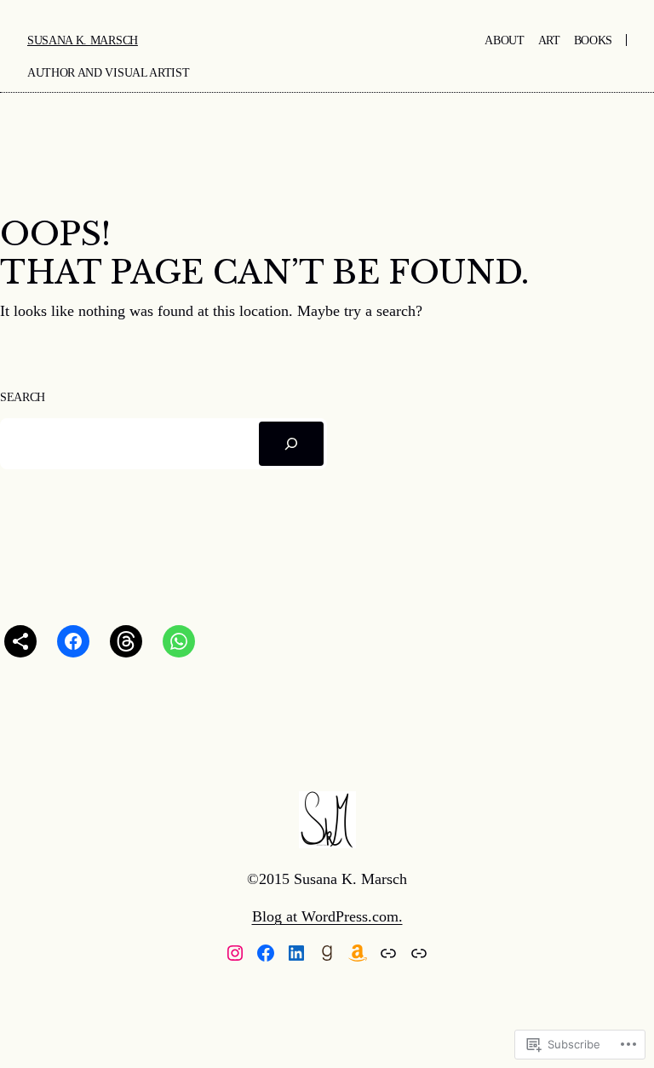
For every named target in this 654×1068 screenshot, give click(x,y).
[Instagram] (235, 953)
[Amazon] (357, 953)
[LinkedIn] (296, 953)
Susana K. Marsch (82, 40)
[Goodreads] (327, 953)
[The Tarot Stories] (419, 953)
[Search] (291, 444)
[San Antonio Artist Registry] (388, 953)
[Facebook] (265, 953)
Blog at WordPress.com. (327, 916)
